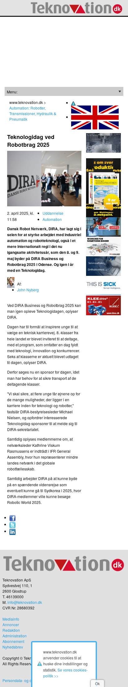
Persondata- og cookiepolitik (26, 680)
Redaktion (11, 630)
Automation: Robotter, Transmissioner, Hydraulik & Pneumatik (32, 113)
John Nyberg (28, 289)
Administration (14, 635)
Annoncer (10, 624)
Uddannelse (53, 213)
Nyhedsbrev (12, 646)
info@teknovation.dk (24, 602)
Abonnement (13, 641)
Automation (52, 219)
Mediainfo (10, 619)
